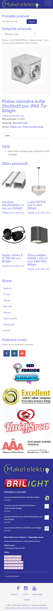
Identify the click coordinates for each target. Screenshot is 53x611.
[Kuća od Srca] (26, 422)
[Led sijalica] (26, 373)
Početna (5, 40)
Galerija (6, 300)
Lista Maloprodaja (12, 576)
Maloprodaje (8, 324)
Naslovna (7, 288)
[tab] (7, 135)
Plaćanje (7, 312)
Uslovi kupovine (10, 318)
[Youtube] (22, 353)
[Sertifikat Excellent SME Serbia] (26, 396)
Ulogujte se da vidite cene (13, 115)
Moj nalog (7, 306)
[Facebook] (6, 353)
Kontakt (6, 330)
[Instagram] (14, 353)
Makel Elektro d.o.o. (24, 605)
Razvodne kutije (36, 40)
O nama (6, 294)
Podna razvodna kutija (33, 126)
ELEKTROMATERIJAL (19, 40)
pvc (19, 126)
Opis (7, 135)
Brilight (13, 126)
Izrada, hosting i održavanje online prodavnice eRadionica (26, 608)
